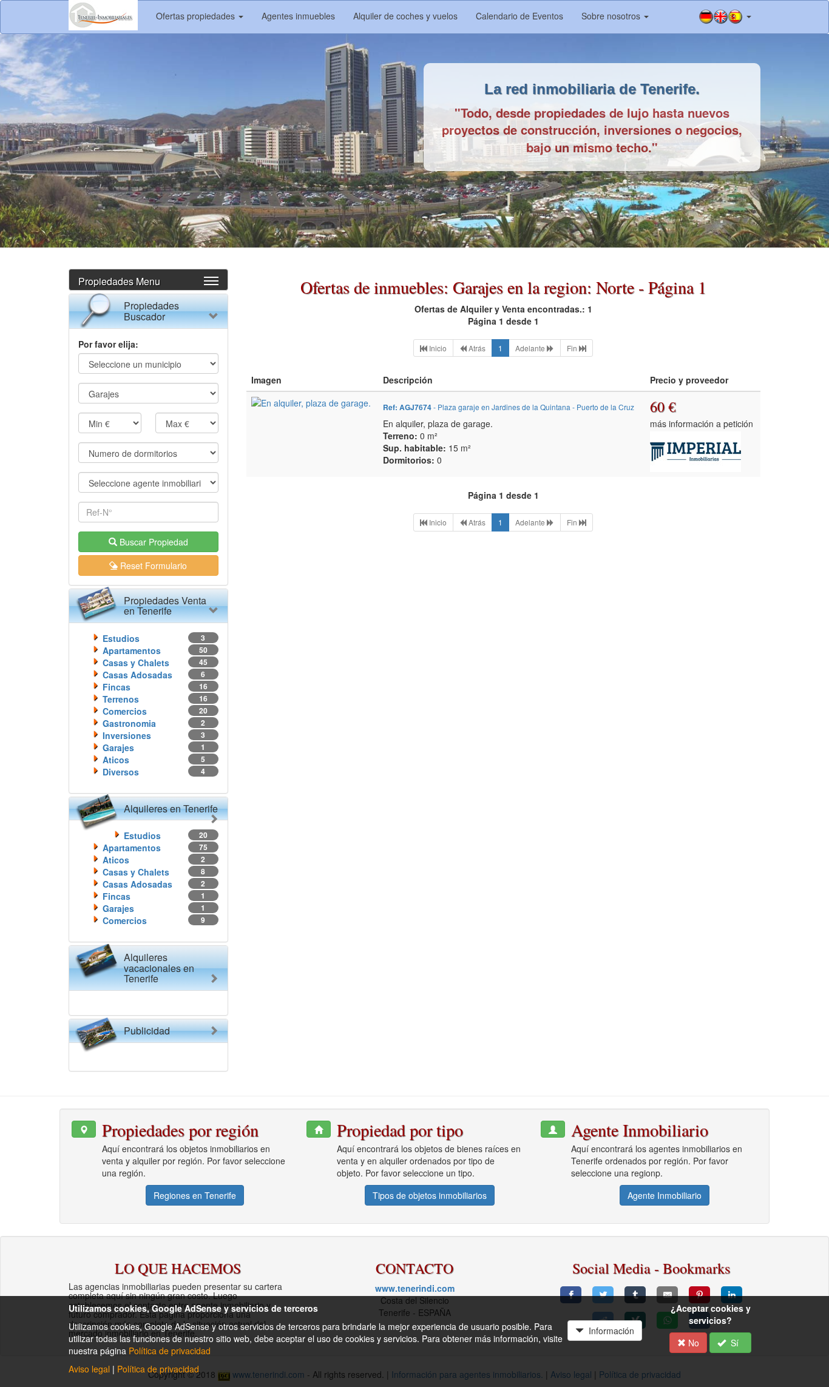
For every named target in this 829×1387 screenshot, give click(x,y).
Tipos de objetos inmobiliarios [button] (430, 1195)
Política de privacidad (170, 1351)
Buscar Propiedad (152, 542)
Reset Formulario (152, 565)
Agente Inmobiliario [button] (665, 1195)
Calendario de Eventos (519, 16)
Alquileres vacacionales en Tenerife (159, 967)
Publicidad (147, 1031)
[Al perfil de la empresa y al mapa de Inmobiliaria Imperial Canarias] (695, 450)
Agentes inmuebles (298, 16)
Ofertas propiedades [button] (196, 16)
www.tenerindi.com (415, 1288)
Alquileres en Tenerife (171, 808)
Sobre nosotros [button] (612, 16)
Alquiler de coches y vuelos (405, 16)
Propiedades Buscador (151, 311)
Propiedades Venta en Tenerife (165, 605)
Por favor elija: (108, 344)
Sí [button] (734, 1343)
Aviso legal (89, 1369)
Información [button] (609, 1331)
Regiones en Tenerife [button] (195, 1195)
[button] (725, 17)
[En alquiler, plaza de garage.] (311, 402)
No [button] (692, 1343)
